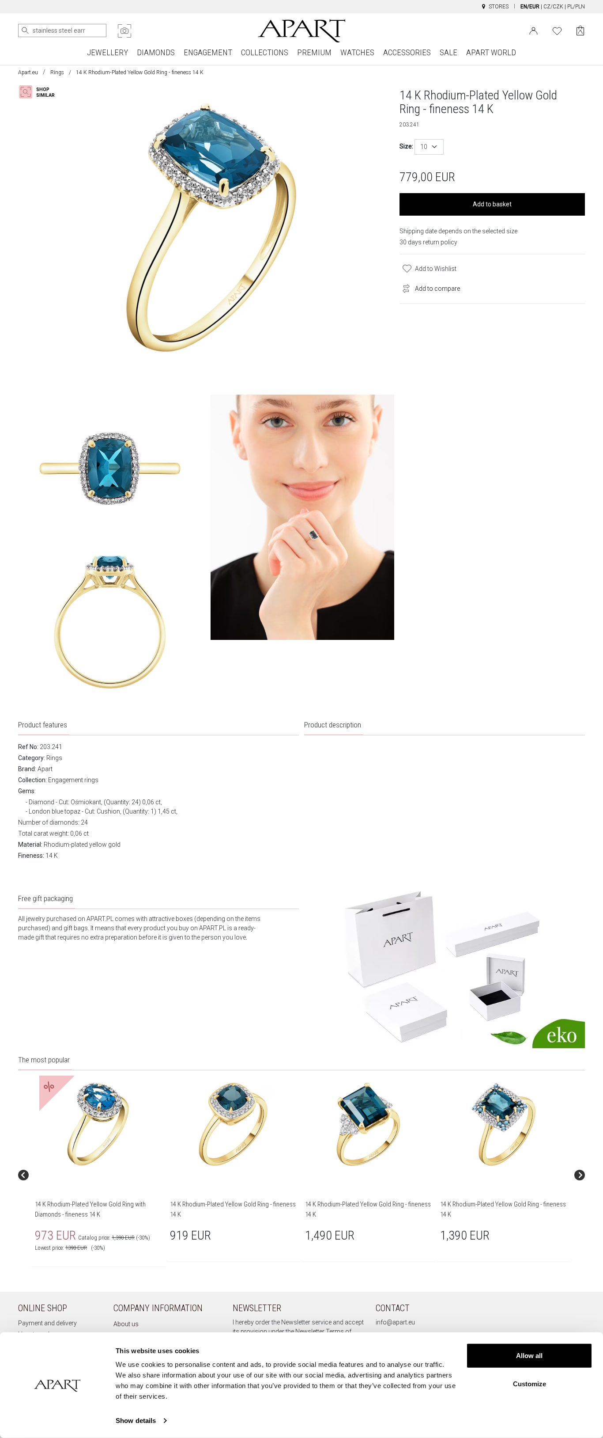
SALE (448, 52)
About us (126, 1324)
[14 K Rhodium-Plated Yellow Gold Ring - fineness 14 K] (233, 1124)
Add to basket (492, 204)
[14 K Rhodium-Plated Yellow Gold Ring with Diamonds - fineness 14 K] (98, 1124)
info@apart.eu (395, 1322)
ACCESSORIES (407, 52)
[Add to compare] (403, 287)
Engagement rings (73, 780)
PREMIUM (314, 52)
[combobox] (429, 147)
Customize (529, 1383)
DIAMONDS (156, 52)
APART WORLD (491, 52)
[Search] (25, 30)
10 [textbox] (423, 146)
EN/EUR (529, 7)
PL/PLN (576, 7)
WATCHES (357, 52)
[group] (98, 1175)
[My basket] (580, 31)
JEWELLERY (107, 52)
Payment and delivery (47, 1323)
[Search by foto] (124, 31)
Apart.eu (28, 72)
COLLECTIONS (264, 52)
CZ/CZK (553, 7)
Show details (136, 1420)
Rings (57, 72)
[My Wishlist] (557, 30)
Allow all (529, 1355)
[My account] (533, 30)
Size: (406, 146)
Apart (45, 768)
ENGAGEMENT (208, 52)
